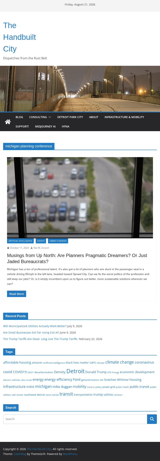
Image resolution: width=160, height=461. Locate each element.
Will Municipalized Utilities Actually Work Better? (35, 326)
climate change (119, 362)
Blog (19, 117)
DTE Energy (113, 372)
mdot (30, 386)
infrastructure (14, 386)
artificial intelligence (54, 362)
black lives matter (77, 362)
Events (40, 240)
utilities (108, 394)
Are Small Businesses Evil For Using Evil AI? (31, 332)
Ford (76, 379)
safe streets (17, 394)
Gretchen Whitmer (116, 380)
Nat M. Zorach (41, 247)
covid (7, 371)
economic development (137, 372)
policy (98, 386)
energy (38, 379)
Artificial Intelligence (20, 240)
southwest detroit (34, 394)
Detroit (75, 371)
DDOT (31, 372)
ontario (91, 387)
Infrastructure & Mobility (124, 117)
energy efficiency (58, 379)
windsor (118, 394)
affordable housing (17, 362)
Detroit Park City (70, 117)
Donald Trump (96, 372)
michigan (43, 386)
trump (98, 394)
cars (93, 362)
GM (101, 380)
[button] (49, 117)
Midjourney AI (45, 126)
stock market (52, 394)
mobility (79, 386)
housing (135, 379)
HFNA (65, 126)
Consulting (38, 117)
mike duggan (62, 386)
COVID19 (20, 372)
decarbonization (43, 372)
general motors (90, 380)
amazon (37, 362)
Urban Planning (58, 240)
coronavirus (144, 362)
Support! (22, 126)
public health (122, 386)
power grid (108, 387)
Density (60, 372)
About (93, 117)
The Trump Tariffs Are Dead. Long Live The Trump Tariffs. (40, 339)
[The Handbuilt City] (80, 68)
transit (66, 394)
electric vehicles (11, 379)
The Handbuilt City (19, 37)
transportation (83, 394)
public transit (139, 386)
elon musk (26, 379)
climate (101, 362)
